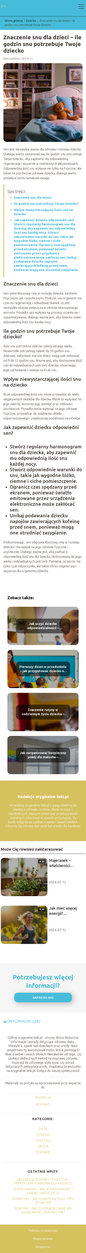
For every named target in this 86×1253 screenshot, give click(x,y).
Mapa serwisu (43, 1238)
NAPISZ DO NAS (43, 997)
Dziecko (31, 20)
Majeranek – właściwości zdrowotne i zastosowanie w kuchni (63, 863)
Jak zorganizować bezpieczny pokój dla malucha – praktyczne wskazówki (43, 755)
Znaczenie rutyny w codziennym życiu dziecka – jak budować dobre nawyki (43, 712)
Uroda (43, 1146)
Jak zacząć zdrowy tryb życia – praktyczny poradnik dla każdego (43, 1181)
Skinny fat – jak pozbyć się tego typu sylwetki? (43, 1200)
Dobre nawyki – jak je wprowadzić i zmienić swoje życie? (43, 1191)
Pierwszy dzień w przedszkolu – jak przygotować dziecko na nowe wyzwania (42, 669)
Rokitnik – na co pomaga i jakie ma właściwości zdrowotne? (43, 1210)
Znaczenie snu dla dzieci (33, 197)
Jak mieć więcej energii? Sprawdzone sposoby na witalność (63, 911)
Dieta (43, 1129)
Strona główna (13, 20)
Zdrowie (43, 1152)
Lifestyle (43, 1140)
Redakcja (43, 1097)
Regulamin (43, 1247)
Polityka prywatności (43, 1230)
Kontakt (43, 1104)
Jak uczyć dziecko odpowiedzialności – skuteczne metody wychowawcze (43, 626)
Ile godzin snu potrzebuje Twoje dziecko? (46, 203)
